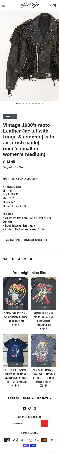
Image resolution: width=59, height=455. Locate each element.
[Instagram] (29, 408)
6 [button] (32, 103)
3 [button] (23, 103)
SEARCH (14, 398)
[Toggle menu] (4, 5)
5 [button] (29, 103)
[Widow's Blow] (29, 5)
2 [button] (19, 103)
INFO (28, 398)
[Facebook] (24, 408)
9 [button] (42, 103)
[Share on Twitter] (19, 259)
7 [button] (35, 103)
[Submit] (44, 423)
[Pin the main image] (25, 259)
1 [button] (16, 103)
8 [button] (39, 103)
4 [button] (26, 103)
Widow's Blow (33, 433)
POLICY (44, 398)
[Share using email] (31, 259)
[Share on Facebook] (13, 259)
